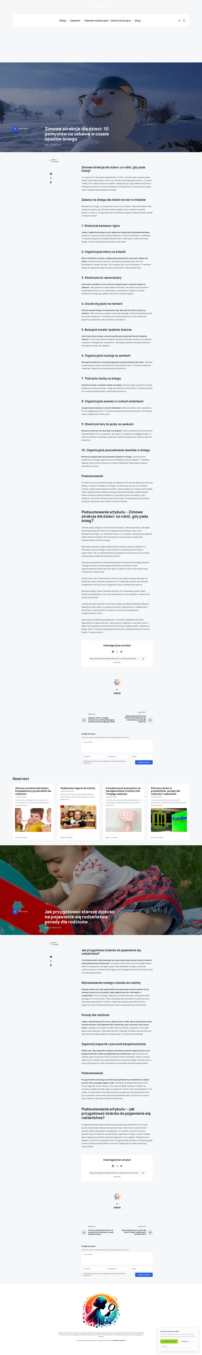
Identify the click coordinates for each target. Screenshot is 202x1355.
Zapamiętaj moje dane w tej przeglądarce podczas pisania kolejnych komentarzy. (105, 762)
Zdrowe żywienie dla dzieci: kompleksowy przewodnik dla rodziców (33, 791)
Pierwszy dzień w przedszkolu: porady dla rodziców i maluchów (165, 791)
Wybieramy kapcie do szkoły (77, 788)
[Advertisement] (101, 46)
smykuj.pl (101, 7)
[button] (179, 20)
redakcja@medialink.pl (119, 1340)
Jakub (117, 693)
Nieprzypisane (23, 129)
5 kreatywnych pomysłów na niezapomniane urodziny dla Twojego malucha (123, 791)
